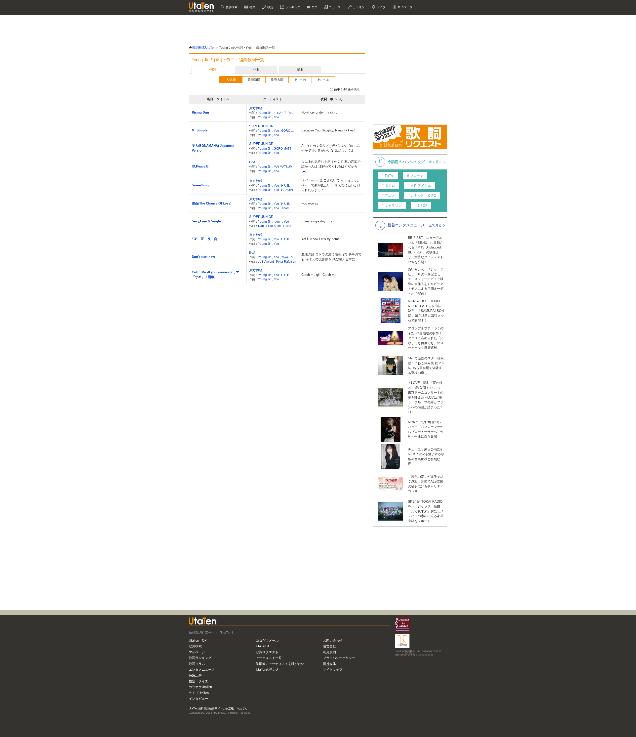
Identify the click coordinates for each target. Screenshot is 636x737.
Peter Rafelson (286, 261)
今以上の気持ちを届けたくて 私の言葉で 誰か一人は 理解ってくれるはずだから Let (330, 166)
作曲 (256, 69)
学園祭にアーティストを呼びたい (280, 664)
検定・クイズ (198, 681)
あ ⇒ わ (300, 80)
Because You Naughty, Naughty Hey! (328, 130)
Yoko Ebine (289, 257)
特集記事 (195, 675)
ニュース (334, 7)
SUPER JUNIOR (261, 126)
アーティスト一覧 (269, 658)
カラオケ (358, 7)
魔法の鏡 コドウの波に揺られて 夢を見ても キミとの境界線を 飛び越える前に (331, 256)
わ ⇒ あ (323, 80)
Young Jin (265, 112)
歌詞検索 (231, 7)
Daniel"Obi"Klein (269, 225)
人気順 (231, 80)
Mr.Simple (199, 130)
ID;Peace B (200, 166)
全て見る (436, 162)
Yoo (290, 112)
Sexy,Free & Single (206, 221)
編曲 (300, 69)
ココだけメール (267, 640)
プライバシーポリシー (339, 658)
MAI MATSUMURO (287, 166)
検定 (270, 7)
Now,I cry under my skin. (319, 112)
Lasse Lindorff (293, 225)
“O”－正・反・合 (204, 239)
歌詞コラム (197, 664)
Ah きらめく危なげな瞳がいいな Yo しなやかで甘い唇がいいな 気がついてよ (330, 148)
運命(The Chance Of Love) (211, 203)
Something (200, 185)
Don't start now (203, 257)
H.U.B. (285, 185)
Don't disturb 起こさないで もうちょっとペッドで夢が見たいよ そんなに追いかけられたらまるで (330, 185)
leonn (278, 221)
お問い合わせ (332, 640)
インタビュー (198, 698)
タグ (314, 7)
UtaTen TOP (198, 640)
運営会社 (329, 646)
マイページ (197, 652)
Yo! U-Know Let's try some (320, 239)
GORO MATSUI (291, 130)
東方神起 (255, 108)
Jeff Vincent (266, 261)
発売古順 (277, 80)
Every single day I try (316, 221)
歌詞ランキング (200, 658)
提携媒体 (329, 664)
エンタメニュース (202, 669)
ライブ (381, 7)
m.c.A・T (280, 112)
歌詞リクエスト (267, 652)
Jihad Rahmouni (292, 208)
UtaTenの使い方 (267, 669)
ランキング (292, 7)
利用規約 (329, 652)
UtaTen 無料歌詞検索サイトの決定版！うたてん (218, 708)
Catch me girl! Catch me (318, 275)
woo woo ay (309, 203)
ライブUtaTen (199, 693)
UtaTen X (262, 646)
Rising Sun (200, 112)
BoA (252, 162)
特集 (252, 7)
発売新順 (253, 80)
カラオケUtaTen (200, 687)
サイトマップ (332, 669)
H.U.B (285, 275)
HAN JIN (287, 189)
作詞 (212, 69)
